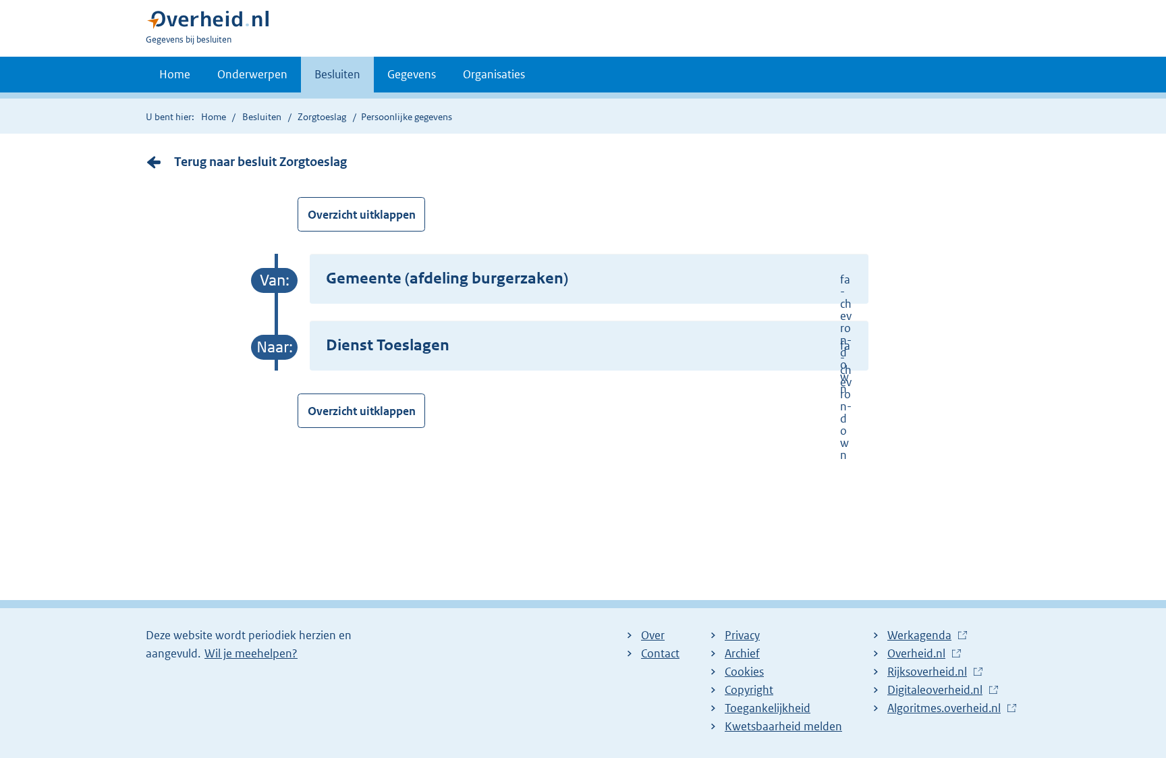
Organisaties (494, 74)
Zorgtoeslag (322, 117)
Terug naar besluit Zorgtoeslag (260, 161)
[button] (589, 279)
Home (174, 74)
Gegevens (411, 74)
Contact (660, 653)
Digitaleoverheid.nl (938, 690)
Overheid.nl (919, 654)
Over (653, 635)
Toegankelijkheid (767, 708)
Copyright (749, 689)
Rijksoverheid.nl (930, 672)
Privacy (742, 635)
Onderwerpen (252, 74)
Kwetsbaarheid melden (783, 726)
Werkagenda (922, 636)
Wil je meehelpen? (251, 653)
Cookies (744, 671)
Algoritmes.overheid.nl (947, 709)
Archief (742, 653)
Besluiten (337, 74)
